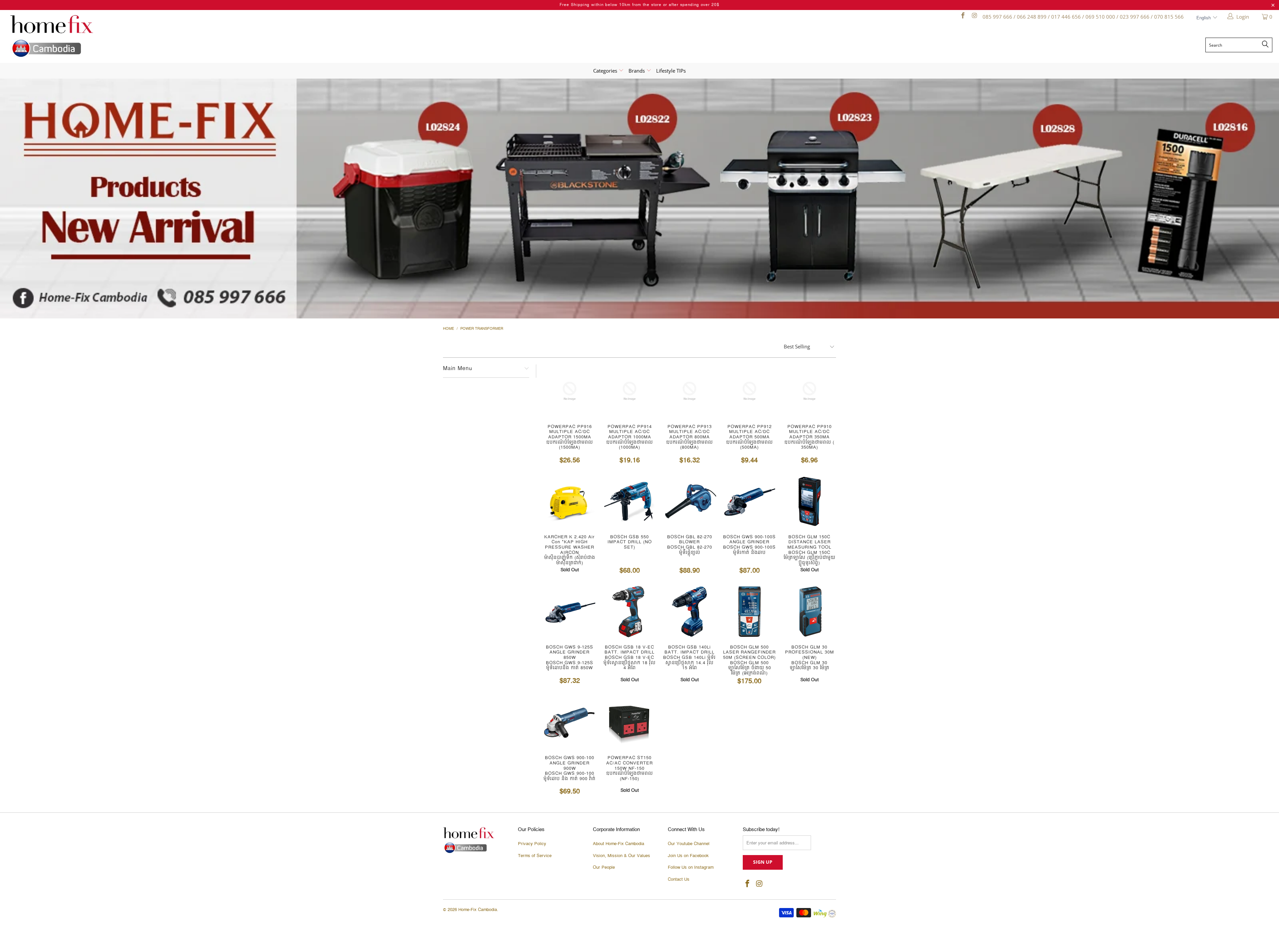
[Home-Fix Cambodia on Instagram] (974, 16)
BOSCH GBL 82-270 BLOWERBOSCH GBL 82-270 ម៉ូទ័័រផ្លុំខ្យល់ (689, 501)
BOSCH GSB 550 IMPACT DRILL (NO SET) (629, 501)
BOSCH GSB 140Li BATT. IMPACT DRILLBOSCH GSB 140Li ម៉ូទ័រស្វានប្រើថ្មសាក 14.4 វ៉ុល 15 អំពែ (689, 611)
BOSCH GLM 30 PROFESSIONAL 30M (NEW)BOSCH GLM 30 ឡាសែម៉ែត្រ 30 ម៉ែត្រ (809, 611)
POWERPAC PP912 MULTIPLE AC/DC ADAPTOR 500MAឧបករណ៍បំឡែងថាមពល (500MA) (749, 391)
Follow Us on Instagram (690, 867)
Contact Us (678, 879)
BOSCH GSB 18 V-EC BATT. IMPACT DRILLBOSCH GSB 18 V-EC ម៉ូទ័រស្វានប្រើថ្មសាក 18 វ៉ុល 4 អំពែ (629, 611)
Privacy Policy (532, 844)
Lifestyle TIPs (671, 70)
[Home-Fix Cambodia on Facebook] (962, 16)
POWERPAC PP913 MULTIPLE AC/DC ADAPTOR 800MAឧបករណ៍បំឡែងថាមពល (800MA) (689, 391)
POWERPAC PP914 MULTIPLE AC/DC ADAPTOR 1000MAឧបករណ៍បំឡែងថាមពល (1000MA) (629, 391)
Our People (604, 867)
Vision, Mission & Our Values (621, 856)
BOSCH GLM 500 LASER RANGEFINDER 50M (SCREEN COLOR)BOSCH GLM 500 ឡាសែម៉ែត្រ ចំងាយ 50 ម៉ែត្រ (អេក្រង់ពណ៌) (749, 611)
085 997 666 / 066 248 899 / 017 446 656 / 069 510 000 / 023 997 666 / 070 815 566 (1083, 16)
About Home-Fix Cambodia (618, 844)
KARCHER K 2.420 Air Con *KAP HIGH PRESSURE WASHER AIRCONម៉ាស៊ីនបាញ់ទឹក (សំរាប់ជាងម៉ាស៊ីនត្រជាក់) (569, 501)
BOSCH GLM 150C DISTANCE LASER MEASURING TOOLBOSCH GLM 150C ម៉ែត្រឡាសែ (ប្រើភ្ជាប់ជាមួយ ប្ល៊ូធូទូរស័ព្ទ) (809, 501)
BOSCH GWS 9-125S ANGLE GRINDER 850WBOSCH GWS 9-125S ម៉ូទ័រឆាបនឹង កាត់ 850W (569, 611)
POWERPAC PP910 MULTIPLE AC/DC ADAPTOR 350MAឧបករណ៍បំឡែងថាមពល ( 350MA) (809, 391)
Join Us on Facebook (688, 856)
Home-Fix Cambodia (477, 910)
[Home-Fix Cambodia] (166, 36)
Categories (606, 70)
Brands (637, 70)
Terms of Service (535, 856)
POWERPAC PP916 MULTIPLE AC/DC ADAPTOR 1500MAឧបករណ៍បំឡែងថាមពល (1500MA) (569, 391)
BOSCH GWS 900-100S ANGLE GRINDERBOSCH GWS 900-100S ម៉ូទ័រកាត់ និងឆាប (749, 501)
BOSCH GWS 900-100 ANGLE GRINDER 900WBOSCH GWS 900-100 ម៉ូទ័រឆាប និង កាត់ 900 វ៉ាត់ (569, 722)
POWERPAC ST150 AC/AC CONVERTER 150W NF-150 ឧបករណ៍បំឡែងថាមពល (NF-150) (629, 722)
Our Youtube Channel (688, 844)
